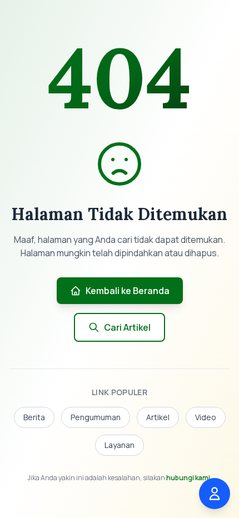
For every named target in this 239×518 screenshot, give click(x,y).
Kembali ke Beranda (128, 291)
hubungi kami (188, 477)
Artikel (158, 417)
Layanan (119, 445)
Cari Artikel (127, 327)
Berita (34, 417)
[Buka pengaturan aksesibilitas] (214, 493)
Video (205, 417)
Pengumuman (96, 417)
